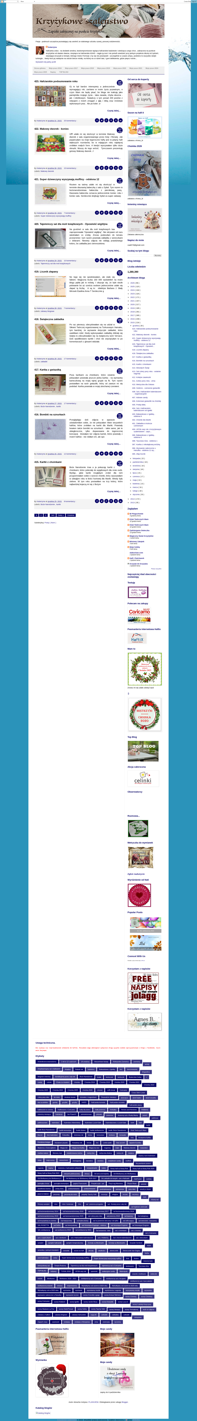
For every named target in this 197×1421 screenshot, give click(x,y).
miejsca (131, 1153)
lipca (135, 473)
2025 (132, 286)
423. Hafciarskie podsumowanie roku (56, 81)
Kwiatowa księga (44, 1142)
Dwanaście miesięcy (108, 1097)
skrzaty (91, 1251)
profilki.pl (143, 960)
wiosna (59, 1286)
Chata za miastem (62, 1082)
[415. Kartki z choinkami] (50, 487)
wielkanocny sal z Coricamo (91, 1278)
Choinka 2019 (105, 1082)
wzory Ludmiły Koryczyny (142, 1304)
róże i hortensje (67, 1204)
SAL (79, 1204)
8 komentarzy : (70, 501)
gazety (55, 1102)
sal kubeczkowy (82, 1221)
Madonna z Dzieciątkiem (47, 1148)
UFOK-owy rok (80, 1271)
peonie (143, 1184)
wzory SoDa (82, 1309)
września (136, 466)
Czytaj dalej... (114, 111)
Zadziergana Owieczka (139, 530)
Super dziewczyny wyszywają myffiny (107, 1258)
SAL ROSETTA (43, 1225)
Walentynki (124, 1271)
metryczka (90, 1153)
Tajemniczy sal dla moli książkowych (55, 264)
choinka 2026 (87, 1090)
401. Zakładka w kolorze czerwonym (142, 424)
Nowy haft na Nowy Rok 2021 (48, 1173)
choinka (77, 1082)
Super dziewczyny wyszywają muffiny (56, 216)
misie (40, 1160)
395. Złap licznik (138, 454)
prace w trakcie (43, 1194)
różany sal (155, 1199)
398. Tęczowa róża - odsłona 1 (144, 441)
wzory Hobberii (59, 1302)
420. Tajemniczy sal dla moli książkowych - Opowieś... (143, 345)
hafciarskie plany (135, 1105)
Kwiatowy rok (77, 1143)
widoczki (154, 1274)
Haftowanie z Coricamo (66, 1110)
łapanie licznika (135, 1143)
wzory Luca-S (123, 1302)
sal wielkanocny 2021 (83, 1230)
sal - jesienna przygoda (94, 1204)
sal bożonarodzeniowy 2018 (123, 1211)
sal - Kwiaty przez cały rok (117, 1204)
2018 (132, 312)
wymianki (78, 1290)
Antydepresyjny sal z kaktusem (49, 1069)
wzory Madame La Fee (46, 1309)
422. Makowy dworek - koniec (51, 128)
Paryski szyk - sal (97, 1183)
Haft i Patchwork (137, 558)
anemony (136, 1062)
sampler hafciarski (54, 1243)
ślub (127, 1258)
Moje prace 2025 (40, 72)
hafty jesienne (100, 1110)
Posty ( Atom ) (50, 523)
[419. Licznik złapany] (50, 297)
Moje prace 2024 (152, 68)
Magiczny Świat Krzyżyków (141, 536)
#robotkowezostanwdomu (47, 1062)
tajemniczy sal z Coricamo (111, 1266)
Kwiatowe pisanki (61, 1143)
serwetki (66, 1251)
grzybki (64, 1102)
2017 (132, 315)
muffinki (128, 1161)
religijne (115, 1194)
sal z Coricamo (150, 1233)
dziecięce (124, 1098)
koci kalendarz (52, 1135)
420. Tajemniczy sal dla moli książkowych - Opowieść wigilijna (70, 224)
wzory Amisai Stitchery (112, 1295)
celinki (49, 1082)
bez (121, 1069)
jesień (145, 1115)
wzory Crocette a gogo (91, 1295)
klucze (40, 1135)
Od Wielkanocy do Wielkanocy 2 (49, 1178)
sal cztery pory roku (95, 1216)
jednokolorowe (86, 1114)
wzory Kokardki (107, 1302)
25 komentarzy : (70, 121)
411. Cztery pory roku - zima (143, 381)
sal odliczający (128, 1221)
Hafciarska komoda (98, 1102)
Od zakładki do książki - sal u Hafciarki (115, 1178)
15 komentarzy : (70, 168)
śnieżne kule (148, 1261)
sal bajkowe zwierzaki (139, 1207)
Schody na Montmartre (117, 1243)
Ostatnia (70, 515)
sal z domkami (61, 1238)
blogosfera (146, 1072)
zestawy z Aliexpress (82, 1322)
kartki (58, 406)
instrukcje (59, 1114)
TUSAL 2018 (66, 1271)
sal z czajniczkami (44, 1238)
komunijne (100, 1135)
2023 (132, 294)
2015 (132, 322)
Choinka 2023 (43, 1090)
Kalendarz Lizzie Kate (93, 1123)
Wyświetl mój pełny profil (46, 62)
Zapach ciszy (42, 1322)
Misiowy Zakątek (137, 542)
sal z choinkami (120, 1230)
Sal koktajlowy (143, 1216)
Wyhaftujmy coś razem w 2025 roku (125, 1286)
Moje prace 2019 (103, 68)
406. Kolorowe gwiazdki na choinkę (146, 401)
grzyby (74, 1102)
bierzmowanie (132, 1069)
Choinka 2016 (90, 1082)
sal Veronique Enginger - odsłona (94, 1225)
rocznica (135, 1194)
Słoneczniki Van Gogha (131, 1251)
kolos (90, 1135)
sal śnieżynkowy (71, 1225)
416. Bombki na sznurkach (49, 414)
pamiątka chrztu (43, 1183)
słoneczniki (114, 1251)
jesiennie (109, 1115)
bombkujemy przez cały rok (65, 1077)
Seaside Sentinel (136, 1243)
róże (55, 1204)
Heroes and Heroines (129, 1110)
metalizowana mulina (74, 1153)
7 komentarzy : (70, 213)
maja (135, 480)
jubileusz (155, 1118)
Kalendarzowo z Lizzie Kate (116, 1123)
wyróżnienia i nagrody (113, 1290)
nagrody (41, 1168)
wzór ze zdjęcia (148, 1309)
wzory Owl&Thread (66, 1309)
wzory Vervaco (114, 1309)
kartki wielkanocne (97, 1130)
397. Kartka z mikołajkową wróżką (146, 444)
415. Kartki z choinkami (48, 462)
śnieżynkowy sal (44, 1266)
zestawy (67, 1322)
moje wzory (50, 1160)
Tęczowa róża (144, 1266)
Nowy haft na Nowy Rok (119, 1168)
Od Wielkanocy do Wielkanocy (124, 1174)
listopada (137, 458)
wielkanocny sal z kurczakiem (141, 1281)
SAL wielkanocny (44, 1230)
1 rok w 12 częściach (68, 1062)
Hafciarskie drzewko (117, 1102)
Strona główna (39, 68)
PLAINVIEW (93, 1402)
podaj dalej (59, 1189)
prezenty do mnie (70, 1194)
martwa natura (43, 1153)
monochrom (63, 1160)
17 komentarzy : (70, 359)
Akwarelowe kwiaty (101, 1062)
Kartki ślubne (81, 1130)
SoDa (147, 1253)
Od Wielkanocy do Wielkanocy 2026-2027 (81, 1178)
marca (135, 487)
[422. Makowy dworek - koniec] (50, 154)
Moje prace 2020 (119, 68)
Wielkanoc (51, 1278)
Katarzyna (52, 47)
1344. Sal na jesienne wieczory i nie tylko (145, 949)
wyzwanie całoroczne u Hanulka (49, 1295)
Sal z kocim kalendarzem (122, 1238)
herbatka (113, 1110)
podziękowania (105, 1189)
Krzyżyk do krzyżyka (139, 564)
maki (117, 1148)
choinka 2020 (119, 1082)
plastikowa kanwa (44, 1189)
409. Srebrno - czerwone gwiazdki (146, 388)
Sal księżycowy (66, 1221)
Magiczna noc (94, 1148)
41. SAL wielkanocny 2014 (145, 931)
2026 (132, 283)
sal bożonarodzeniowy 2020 (73, 1216)
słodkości (101, 1251)
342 (52, 515)
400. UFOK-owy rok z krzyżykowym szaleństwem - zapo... (146, 430)
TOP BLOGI (63, 72)
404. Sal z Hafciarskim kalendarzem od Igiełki (142, 409)
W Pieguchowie (136, 514)
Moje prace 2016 (55, 68)
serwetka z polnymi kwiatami (48, 1250)
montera (100, 1161)
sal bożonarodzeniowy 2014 (48, 1211)
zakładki (44, 362)
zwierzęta (106, 1322)
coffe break (111, 1090)
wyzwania (148, 1290)
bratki (99, 1077)
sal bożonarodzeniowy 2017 (98, 1211)
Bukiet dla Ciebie (135, 1077)
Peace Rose (131, 1183)
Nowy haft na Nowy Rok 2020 (143, 1168)
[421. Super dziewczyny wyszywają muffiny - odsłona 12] (50, 204)
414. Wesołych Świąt (140, 368)
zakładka (115, 1315)
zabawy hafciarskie (79, 1315)
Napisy (53, 72)
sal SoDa (57, 1225)
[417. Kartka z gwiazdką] (50, 395)
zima (96, 1322)
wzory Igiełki (74, 1302)
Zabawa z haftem (44, 1315)
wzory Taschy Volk (98, 1309)
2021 (132, 301)
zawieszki (55, 1322)
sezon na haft (79, 1251)
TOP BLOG (42, 1271)
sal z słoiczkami (142, 1238)
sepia (149, 1245)
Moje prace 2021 (135, 68)
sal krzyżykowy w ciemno (47, 1221)
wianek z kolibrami (139, 1274)
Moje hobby (135, 547)
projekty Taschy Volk (89, 1194)
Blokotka (136, 1420)
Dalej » (61, 515)
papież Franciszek (80, 1183)
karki (132, 1123)
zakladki (104, 1315)
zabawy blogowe (47, 311)
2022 (132, 297)
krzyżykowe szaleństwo (67, 1420)
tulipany (53, 1271)
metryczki (120, 1153)
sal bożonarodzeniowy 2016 (73, 1211)
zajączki (94, 1315)
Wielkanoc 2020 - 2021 (68, 1278)
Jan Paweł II (71, 1114)
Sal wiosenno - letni (103, 1230)
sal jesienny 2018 (113, 1216)
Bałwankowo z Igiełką (107, 1069)
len (97, 1143)
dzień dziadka (151, 1098)
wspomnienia (72, 1286)
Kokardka (65, 1135)
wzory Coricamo (43, 1301)
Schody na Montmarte (96, 1243)
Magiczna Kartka (78, 1148)
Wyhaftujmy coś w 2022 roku (48, 1290)
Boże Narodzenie (48, 406)
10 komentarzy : (70, 261)
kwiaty (89, 1143)
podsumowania (73, 1189)
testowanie (130, 1266)
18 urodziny (85, 1062)
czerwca (136, 476)
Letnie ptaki (107, 1143)
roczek (125, 1194)
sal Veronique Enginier (119, 1225)
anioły (147, 1064)
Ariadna (68, 1069)
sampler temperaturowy (74, 1243)
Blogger (125, 1402)
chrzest (99, 1090)
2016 (132, 319)
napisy (50, 1168)
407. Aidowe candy (140, 397)
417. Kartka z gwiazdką (47, 369)
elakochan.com (136, 553)
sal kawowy (128, 1216)
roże (144, 1197)
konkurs (112, 1135)
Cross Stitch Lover (138, 1093)
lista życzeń (120, 1143)
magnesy (107, 1148)
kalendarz (55, 1123)
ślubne (136, 1258)
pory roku (132, 1189)
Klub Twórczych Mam (139, 519)
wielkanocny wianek (45, 1286)
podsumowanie (89, 1189)
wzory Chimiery (146, 1296)
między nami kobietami (147, 1156)
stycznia (136, 494)
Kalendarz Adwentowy (72, 1123)
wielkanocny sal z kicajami (116, 1278)
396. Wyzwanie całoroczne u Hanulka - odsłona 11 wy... (144, 449)
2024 (132, 290)
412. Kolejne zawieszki (141, 377)
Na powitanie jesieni (143, 1163)
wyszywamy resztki (133, 1290)
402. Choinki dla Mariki (141, 420)
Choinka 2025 (73, 1090)
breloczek (109, 1077)
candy (40, 1082)
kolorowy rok (78, 1135)
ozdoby (149, 1179)
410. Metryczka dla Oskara (143, 384)
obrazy (87, 1174)
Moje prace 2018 (87, 68)
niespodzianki (92, 1168)
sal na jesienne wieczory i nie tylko (105, 1221)
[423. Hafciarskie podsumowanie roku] (50, 106)
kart (140, 1123)
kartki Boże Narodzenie (46, 1130)
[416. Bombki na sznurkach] (50, 439)
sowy (55, 1258)
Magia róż (64, 1148)
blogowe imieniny (44, 1077)
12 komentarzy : (70, 454)
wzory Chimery (130, 1296)
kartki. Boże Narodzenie (117, 1130)
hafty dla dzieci (85, 1110)
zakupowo (138, 1317)
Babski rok (79, 1069)
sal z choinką (136, 1230)
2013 (132, 503)
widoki (40, 1278)
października (138, 462)
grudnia (136, 326)
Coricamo (123, 1090)
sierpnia (136, 469)
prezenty (56, 1194)
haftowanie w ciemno (45, 1110)
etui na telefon (43, 1102)
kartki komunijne (65, 1130)
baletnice (91, 1069)
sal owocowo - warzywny (148, 1221)
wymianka (67, 1290)
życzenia (117, 1322)
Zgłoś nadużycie (136, 874)
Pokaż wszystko (156, 569)
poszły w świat (145, 1189)
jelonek (99, 1114)
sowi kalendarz (43, 1258)
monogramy (77, 1161)
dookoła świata (69, 1097)
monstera (89, 1161)
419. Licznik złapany (46, 271)
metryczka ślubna (105, 1153)
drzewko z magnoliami (88, 1097)
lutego (135, 491)
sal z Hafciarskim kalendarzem (82, 1238)
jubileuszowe (42, 1123)
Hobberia (144, 1110)
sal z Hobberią (103, 1238)
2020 (132, 304)
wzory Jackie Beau (90, 1302)
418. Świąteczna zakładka (49, 319)
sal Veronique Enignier (140, 1225)
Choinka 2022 (149, 1085)
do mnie (57, 1097)
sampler (41, 1243)
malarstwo (144, 1148)
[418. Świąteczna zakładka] (50, 344)
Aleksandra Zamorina (121, 1062)
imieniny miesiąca (44, 1114)
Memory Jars (57, 1153)
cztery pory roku (43, 1097)
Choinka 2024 (58, 1090)
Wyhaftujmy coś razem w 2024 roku (94, 1286)
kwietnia (136, 484)
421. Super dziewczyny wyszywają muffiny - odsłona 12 (66, 179)
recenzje (104, 1194)
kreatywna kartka (144, 1137)
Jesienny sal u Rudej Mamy (128, 1115)
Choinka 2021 (134, 1082)
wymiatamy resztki (93, 1290)
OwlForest (137, 1179)
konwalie (122, 1135)
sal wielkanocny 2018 (63, 1230)
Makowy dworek (47, 171)
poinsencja (120, 1189)
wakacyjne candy (108, 1271)
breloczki (121, 1077)
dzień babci (137, 1098)
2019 (132, 308)
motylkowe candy (114, 1161)
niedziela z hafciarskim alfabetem (70, 1168)
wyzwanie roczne (72, 1295)
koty (132, 1137)
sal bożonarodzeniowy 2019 (48, 1216)
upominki (94, 1271)
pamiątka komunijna (61, 1183)
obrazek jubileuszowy (72, 1174)
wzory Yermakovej (131, 1309)
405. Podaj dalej (138, 405)
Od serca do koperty (101, 1174)
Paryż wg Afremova (116, 1183)
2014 (132, 499)
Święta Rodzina (60, 1266)
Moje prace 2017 (71, 68)
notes (104, 1168)
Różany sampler (44, 1204)
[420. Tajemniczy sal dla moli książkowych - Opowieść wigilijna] (50, 249)
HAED (84, 1102)
